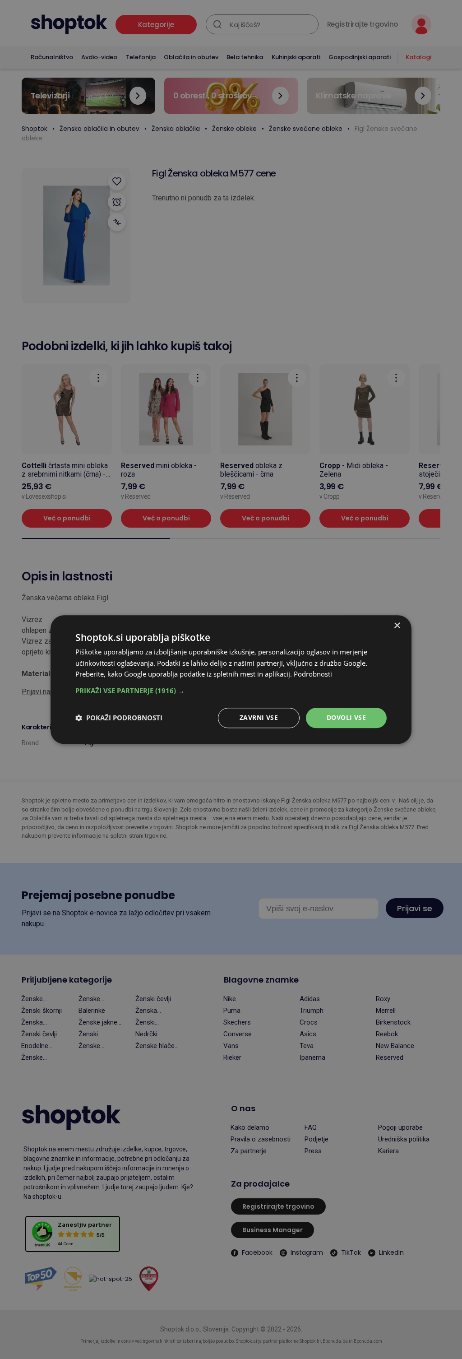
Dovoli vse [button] (346, 717)
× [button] (396, 625)
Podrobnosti (313, 674)
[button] (231, 690)
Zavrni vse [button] (259, 717)
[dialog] (231, 679)
